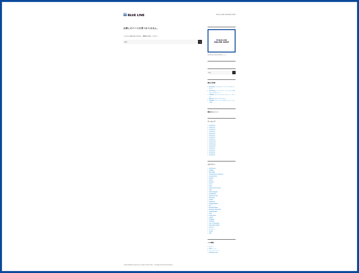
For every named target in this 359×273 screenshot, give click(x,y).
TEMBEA (211, 219)
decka (211, 180)
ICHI (210, 190)
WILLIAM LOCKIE (214, 225)
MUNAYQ (212, 198)
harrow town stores (215, 188)
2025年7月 (212, 149)
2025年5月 (212, 153)
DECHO (211, 178)
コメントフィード (214, 250)
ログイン (211, 246)
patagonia (212, 201)
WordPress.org (213, 252)
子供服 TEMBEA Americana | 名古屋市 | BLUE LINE (138, 265)
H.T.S (210, 184)
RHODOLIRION (213, 207)
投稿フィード (212, 248)
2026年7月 (212, 127)
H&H (210, 186)
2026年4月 (212, 133)
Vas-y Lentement (214, 223)
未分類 (211, 231)
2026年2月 (212, 137)
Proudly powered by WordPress (163, 265)
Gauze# (211, 182)
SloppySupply (213, 211)
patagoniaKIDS (213, 203)
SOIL (210, 213)
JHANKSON (212, 194)
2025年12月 (212, 141)
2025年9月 (212, 147)
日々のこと (212, 229)
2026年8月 (212, 125)
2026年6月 (212, 129)
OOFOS (211, 199)
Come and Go (213, 176)
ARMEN (211, 170)
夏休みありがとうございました (217, 98)
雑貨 (210, 233)
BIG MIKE (212, 172)
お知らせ (211, 227)
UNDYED (211, 221)
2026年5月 (212, 131)
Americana (212, 168)
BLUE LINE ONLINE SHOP (226, 14)
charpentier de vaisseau (216, 174)
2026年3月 (212, 135)
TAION (211, 217)
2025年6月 (212, 151)
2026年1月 (212, 139)
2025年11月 (212, 143)
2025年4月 (212, 155)
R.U (210, 205)
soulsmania (212, 215)
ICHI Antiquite (213, 192)
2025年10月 (212, 145)
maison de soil (213, 196)
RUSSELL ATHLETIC (215, 209)
